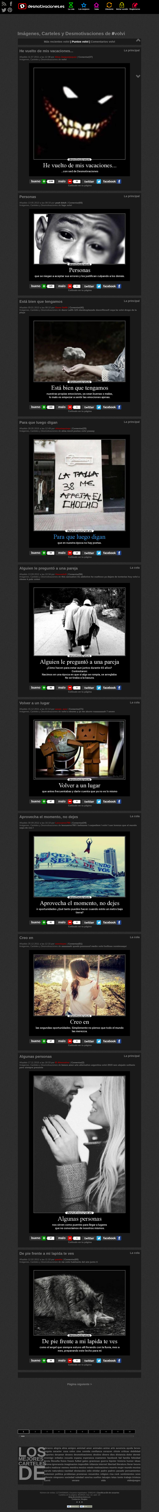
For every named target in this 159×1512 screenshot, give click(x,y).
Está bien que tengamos (40, 301)
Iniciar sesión (122, 9)
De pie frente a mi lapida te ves (46, 1253)
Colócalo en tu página (80, 185)
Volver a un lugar (34, 703)
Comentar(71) (76, 709)
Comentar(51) (75, 943)
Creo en (26, 938)
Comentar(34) (79, 823)
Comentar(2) (77, 1062)
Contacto (76, 1499)
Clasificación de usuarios (108, 1493)
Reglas (84, 1499)
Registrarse (134, 9)
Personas (27, 197)
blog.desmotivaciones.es (79, 1497)
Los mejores (83, 9)
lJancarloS (60, 574)
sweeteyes (60, 943)
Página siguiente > (79, 1384)
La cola (71, 9)
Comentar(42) (77, 307)
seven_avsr (61, 709)
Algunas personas (35, 1056)
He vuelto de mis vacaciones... (46, 51)
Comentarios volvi (103, 41)
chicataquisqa (62, 428)
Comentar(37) (85, 57)
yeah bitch (60, 202)
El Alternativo (62, 1062)
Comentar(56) (75, 574)
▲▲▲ (79, 1501)
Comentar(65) (71, 1259)
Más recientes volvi (57, 41)
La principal (132, 50)
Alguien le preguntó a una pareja (48, 568)
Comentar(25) (79, 428)
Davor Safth (61, 307)
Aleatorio (109, 9)
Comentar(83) (75, 202)
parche (58, 1259)
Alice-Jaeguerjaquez (66, 57)
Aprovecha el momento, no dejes (48, 817)
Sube (96, 9)
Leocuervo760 (62, 823)
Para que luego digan (38, 422)
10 (130, 1432)
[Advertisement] (79, 21)
